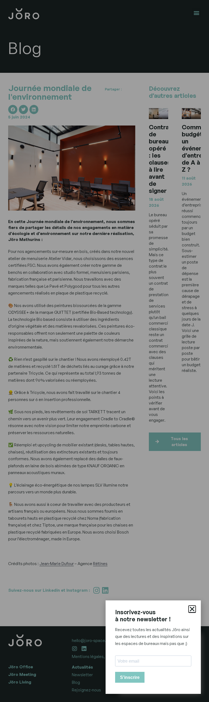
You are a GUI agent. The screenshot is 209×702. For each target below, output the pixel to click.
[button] (192, 609)
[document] (104, 351)
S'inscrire (130, 677)
